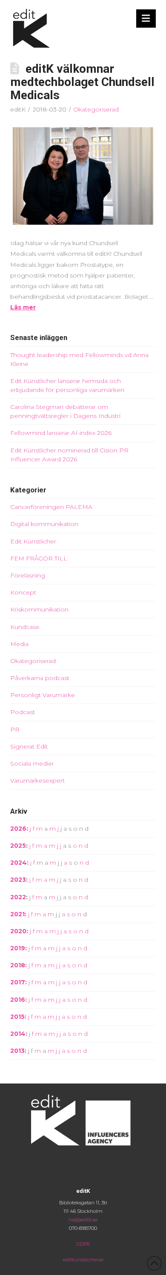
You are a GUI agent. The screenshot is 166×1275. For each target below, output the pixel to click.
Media (19, 644)
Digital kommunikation (44, 524)
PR (15, 729)
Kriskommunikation (39, 609)
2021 (17, 914)
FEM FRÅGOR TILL (38, 558)
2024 (18, 862)
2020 (18, 931)
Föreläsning (27, 575)
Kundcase (25, 627)
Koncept (23, 592)
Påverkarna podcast (39, 678)
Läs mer (23, 307)
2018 (17, 965)
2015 (17, 1017)
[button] (146, 18)
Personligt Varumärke (42, 695)
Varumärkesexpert (37, 780)
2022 (18, 897)
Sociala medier (32, 763)
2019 (17, 948)
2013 (17, 1051)
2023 (18, 879)
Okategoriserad (96, 109)
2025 (18, 845)
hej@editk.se (83, 1220)
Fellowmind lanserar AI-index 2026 (61, 433)
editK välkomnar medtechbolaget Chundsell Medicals (82, 82)
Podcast (22, 712)
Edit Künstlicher (33, 541)
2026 (18, 828)
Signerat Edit (29, 746)
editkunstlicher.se (83, 1260)
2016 (17, 999)
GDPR (83, 1244)
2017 (17, 982)
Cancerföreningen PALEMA (51, 507)
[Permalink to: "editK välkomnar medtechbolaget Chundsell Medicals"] (83, 176)
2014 (18, 1034)
